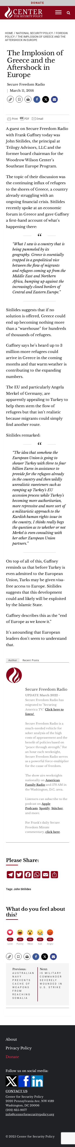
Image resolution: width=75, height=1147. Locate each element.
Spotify (44, 808)
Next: (51, 978)
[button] (10, 99)
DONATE (37, 2)
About (11, 1039)
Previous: (23, 983)
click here (52, 832)
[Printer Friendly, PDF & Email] (25, 119)
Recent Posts (31, 660)
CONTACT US (16, 1091)
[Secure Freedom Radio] (14, 675)
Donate (12, 1057)
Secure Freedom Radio (26, 84)
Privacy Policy (19, 1048)
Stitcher (57, 808)
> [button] (68, 12)
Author (12, 660)
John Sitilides (22, 889)
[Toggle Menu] (58, 12)
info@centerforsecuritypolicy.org (30, 1114)
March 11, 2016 (22, 90)
